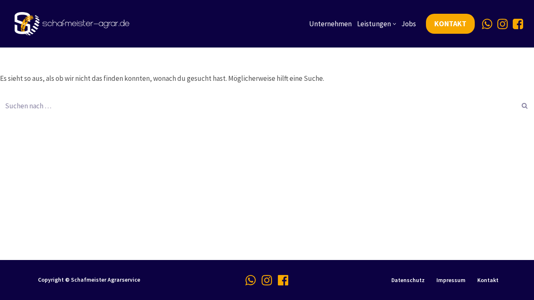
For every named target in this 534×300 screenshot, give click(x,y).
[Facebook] (518, 24)
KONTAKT (450, 23)
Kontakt (488, 280)
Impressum (451, 280)
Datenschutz (408, 280)
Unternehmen (330, 24)
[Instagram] (502, 24)
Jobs (408, 24)
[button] (394, 23)
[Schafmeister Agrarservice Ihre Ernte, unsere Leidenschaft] (74, 24)
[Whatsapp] (487, 24)
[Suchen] (524, 106)
